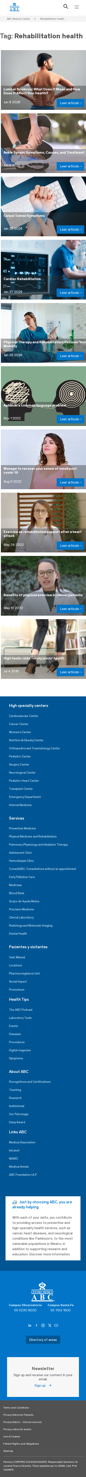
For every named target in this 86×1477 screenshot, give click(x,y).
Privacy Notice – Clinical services (22, 1422)
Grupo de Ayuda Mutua (24, 901)
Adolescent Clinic (20, 853)
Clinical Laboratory (21, 917)
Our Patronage (18, 1114)
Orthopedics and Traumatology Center (34, 748)
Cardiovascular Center (23, 716)
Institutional (16, 1106)
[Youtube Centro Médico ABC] (56, 1325)
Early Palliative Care (22, 877)
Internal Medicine (20, 805)
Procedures (16, 1042)
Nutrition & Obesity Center (26, 740)
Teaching (15, 1090)
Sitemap (8, 1450)
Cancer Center (18, 724)
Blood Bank (16, 893)
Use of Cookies (11, 1436)
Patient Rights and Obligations (21, 1443)
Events (13, 1026)
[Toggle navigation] (76, 7)
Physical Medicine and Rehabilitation (33, 836)
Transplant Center (21, 789)
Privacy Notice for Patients (18, 1414)
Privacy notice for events (17, 1429)
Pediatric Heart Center (24, 781)
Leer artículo (69, 103)
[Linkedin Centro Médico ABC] (30, 1325)
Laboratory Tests (20, 1018)
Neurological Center (22, 772)
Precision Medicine (21, 909)
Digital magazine (20, 1050)
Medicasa (15, 885)
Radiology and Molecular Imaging (30, 925)
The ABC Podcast (20, 1010)
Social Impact (18, 981)
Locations (15, 965)
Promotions (16, 990)
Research (15, 1098)
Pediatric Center (20, 756)
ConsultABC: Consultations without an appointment (42, 869)
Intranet (14, 1150)
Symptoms (16, 1058)
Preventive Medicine (22, 828)
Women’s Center (20, 732)
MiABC (13, 1158)
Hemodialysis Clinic (21, 861)
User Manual (17, 957)
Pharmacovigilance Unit (24, 973)
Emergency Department (25, 797)
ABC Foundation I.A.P (23, 1175)
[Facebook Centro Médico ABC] (36, 1325)
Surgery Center (19, 764)
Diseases (15, 1034)
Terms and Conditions (16, 1407)
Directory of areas (43, 1340)
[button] (66, 7)
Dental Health (18, 934)
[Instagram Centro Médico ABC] (43, 1325)
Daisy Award (17, 1122)
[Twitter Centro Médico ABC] (50, 1325)
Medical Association (22, 1142)
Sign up (41, 1385)
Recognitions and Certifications (29, 1082)
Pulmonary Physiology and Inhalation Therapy (38, 844)
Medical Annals (19, 1167)
